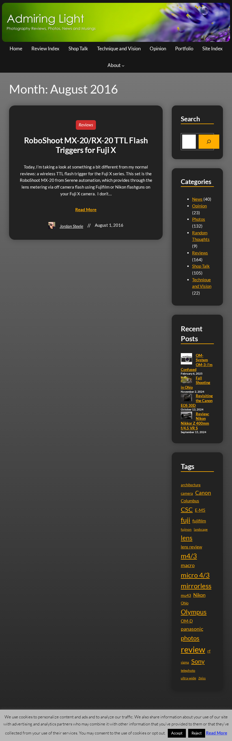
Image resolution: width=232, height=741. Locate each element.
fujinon (186, 529)
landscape (201, 529)
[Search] (209, 142)
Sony (198, 661)
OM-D (187, 621)
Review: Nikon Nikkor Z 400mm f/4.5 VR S (195, 421)
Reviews (86, 124)
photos (190, 638)
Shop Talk (201, 266)
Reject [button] (197, 733)
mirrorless (196, 586)
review (193, 649)
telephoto (188, 670)
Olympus (194, 612)
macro (188, 565)
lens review (191, 547)
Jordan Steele (71, 226)
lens (186, 538)
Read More (216, 732)
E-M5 (200, 510)
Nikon (199, 595)
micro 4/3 (195, 575)
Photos (198, 219)
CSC (187, 509)
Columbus (190, 500)
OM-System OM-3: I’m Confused (196, 362)
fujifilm (199, 520)
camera (187, 493)
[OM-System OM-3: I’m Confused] (186, 359)
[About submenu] (123, 65)
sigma (185, 662)
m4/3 (189, 556)
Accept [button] (176, 733)
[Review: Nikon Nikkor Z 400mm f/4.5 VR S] (186, 416)
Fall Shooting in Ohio (195, 383)
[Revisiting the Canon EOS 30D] (186, 398)
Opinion (199, 205)
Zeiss (202, 678)
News (197, 199)
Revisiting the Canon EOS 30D (197, 400)
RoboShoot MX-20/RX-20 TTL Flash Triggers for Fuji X (86, 145)
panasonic (192, 629)
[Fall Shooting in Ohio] (186, 380)
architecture (191, 485)
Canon (203, 492)
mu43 (186, 595)
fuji (185, 520)
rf (208, 651)
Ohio (184, 603)
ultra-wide (188, 678)
